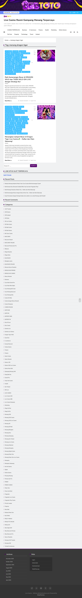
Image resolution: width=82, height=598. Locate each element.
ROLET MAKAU (8, 518)
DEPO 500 (7, 310)
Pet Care (9, 34)
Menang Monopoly (19, 67)
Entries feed (35, 563)
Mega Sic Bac (8, 408)
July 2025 (8, 571)
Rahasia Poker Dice (9, 512)
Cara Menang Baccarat (10, 291)
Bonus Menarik (19, 55)
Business (24, 30)
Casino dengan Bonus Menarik (12, 117)
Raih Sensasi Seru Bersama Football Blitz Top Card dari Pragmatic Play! (21, 186)
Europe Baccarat (9, 344)
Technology (24, 34)
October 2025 (9, 561)
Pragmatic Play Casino (10, 500)
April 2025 (8, 580)
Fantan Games (8, 347)
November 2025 (10, 558)
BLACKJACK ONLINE (15, 53)
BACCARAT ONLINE (9, 242)
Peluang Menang (17, 69)
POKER (6, 482)
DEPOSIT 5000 (8, 316)
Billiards (7, 249)
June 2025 (8, 574)
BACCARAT (7, 236)
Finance (41, 30)
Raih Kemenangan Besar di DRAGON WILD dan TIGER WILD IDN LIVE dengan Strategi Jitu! (19, 79)
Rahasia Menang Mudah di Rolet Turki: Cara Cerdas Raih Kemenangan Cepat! (23, 183)
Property (16, 34)
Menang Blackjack (9, 429)
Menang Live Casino (20, 65)
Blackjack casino (8, 261)
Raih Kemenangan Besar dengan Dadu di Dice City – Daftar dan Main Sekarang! (23, 193)
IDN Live (20, 63)
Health (47, 30)
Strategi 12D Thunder (10, 540)
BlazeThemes (40, 595)
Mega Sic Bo (8, 411)
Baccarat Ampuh (9, 239)
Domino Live (8, 59)
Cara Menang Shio (9, 115)
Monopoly (7, 460)
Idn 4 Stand (14, 63)
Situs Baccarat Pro (9, 534)
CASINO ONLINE (8, 57)
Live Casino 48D (8, 399)
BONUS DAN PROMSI (25, 53)
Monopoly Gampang (9, 463)
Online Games (63, 30)
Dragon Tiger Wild (9, 61)
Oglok (6, 469)
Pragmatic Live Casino (10, 133)
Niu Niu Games (8, 466)
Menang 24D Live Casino (10, 420)
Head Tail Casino (9, 380)
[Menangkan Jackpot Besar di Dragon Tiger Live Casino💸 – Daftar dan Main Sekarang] (46, 112)
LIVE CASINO (26, 63)
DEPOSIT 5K (8, 319)
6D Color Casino (9, 110)
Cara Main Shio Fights (10, 285)
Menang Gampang (9, 65)
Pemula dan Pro (9, 71)
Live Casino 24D (8, 396)
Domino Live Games (17, 59)
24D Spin (7, 53)
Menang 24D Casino (9, 417)
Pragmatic (7, 494)
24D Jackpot (22, 51)
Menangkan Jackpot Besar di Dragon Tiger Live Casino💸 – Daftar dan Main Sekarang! (19, 139)
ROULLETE (7, 525)
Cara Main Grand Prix (10, 282)
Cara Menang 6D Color (10, 288)
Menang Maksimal (9, 67)
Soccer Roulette (8, 537)
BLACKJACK (8, 258)
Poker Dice (7, 488)
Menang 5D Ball (8, 426)
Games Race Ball (9, 368)
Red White (7, 515)
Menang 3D (7, 423)
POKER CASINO (18, 71)
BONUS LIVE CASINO (9, 55)
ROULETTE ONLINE (9, 521)
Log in (33, 560)
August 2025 (9, 568)
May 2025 (8, 577)
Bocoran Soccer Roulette (10, 267)
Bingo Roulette (8, 252)
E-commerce (32, 30)
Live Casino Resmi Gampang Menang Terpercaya (29, 20)
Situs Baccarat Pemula (10, 531)
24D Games (15, 51)
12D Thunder (8, 51)
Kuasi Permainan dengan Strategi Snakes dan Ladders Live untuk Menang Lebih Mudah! (25, 196)
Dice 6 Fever (16, 57)
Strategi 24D (8, 543)
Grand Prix (7, 377)
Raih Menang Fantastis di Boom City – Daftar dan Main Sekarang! (20, 189)
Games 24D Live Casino (10, 365)
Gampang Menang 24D (10, 371)
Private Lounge (26, 71)
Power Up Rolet (8, 491)
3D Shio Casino (8, 224)
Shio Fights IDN (8, 528)
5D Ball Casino (17, 108)
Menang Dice (8, 433)
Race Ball (7, 509)
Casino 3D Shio (8, 298)
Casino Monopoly (9, 304)
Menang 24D (8, 414)
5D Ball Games (8, 230)
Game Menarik (26, 61)
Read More (7, 100)
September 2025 (10, 564)
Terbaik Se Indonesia (10, 73)
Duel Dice (7, 338)
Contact (38, 34)
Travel (31, 34)
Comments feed (36, 566)
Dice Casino (23, 57)
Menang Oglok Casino (10, 451)
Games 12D (7, 63)
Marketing (54, 30)
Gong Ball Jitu (8, 374)
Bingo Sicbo (7, 255)
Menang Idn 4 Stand (20, 125)
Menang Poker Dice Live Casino (12, 457)
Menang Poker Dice (9, 454)
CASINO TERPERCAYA (13, 30)
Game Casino (19, 61)
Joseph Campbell (24, 100)
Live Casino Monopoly (10, 402)
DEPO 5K (7, 313)
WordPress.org (35, 569)
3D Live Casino (8, 108)
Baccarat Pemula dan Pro (21, 110)
